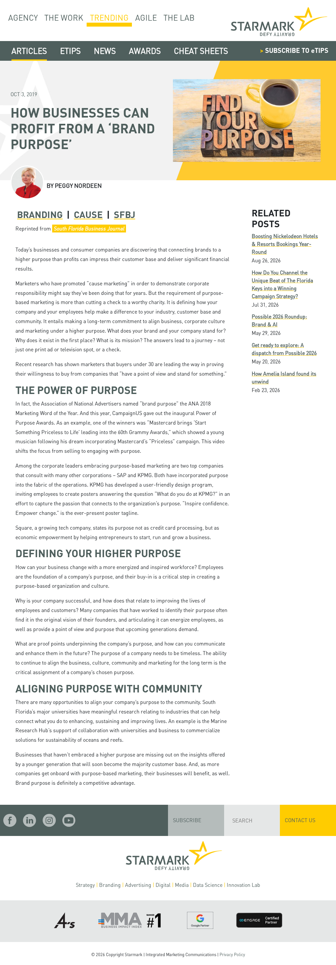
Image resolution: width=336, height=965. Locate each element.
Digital (163, 884)
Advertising (138, 884)
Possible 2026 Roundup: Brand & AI (279, 320)
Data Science (207, 884)
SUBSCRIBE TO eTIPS (294, 50)
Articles (29, 51)
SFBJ (124, 214)
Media (182, 884)
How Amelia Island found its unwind (284, 377)
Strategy (85, 884)
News (105, 51)
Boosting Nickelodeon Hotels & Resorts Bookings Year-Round (285, 243)
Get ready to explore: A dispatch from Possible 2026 (284, 348)
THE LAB (179, 17)
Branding (40, 214)
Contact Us (300, 820)
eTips (70, 51)
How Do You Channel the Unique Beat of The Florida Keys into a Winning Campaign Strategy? (282, 284)
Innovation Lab (243, 884)
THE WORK (63, 17)
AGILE (146, 17)
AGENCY (23, 17)
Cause (88, 214)
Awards (145, 51)
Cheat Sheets (201, 51)
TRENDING (109, 17)
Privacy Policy (232, 954)
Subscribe (187, 820)
